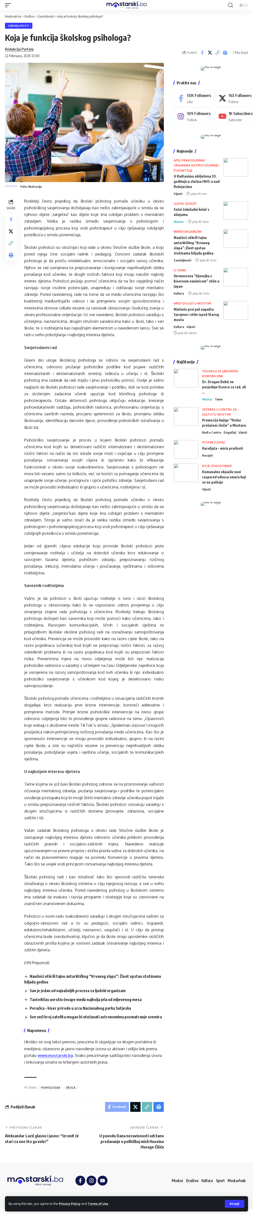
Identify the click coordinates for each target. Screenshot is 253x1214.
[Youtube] (102, 1181)
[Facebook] (194, 98)
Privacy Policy (70, 1204)
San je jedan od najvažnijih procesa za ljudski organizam (78, 990)
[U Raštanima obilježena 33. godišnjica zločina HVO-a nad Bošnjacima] (235, 167)
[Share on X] (209, 53)
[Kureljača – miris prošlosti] (186, 449)
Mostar (179, 222)
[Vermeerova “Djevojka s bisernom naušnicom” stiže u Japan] (235, 277)
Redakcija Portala (19, 49)
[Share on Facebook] (202, 53)
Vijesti (178, 194)
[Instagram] (194, 116)
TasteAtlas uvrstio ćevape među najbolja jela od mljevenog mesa (86, 999)
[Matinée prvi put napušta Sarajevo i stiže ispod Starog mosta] (235, 310)
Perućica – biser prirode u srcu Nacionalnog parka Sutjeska (80, 1008)
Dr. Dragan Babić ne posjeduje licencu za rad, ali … (224, 387)
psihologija (50, 1087)
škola (71, 1087)
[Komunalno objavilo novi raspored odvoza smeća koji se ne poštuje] (186, 473)
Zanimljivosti (18, 25)
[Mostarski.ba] (126, 5)
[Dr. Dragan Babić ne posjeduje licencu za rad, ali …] (186, 378)
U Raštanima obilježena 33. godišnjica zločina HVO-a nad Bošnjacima (197, 181)
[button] (234, 1204)
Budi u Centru (211, 432)
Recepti (207, 455)
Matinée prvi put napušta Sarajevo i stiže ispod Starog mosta (196, 314)
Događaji (230, 432)
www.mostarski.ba (55, 1055)
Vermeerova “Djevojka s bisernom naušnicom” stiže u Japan (196, 281)
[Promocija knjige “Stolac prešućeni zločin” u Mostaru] (186, 416)
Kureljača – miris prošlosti (222, 448)
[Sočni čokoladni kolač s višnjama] (235, 210)
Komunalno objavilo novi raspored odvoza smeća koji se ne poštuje (224, 477)
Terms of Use (98, 1204)
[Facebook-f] (80, 1181)
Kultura (179, 293)
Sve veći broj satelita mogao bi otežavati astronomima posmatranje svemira (96, 1016)
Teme (219, 399)
